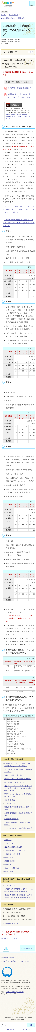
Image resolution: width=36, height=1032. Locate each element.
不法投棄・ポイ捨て (12, 854)
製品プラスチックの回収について (17, 779)
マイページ (26, 1030)
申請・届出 (8, 871)
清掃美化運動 (9, 861)
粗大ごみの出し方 (11, 819)
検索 (30, 1025)
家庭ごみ (21, 18)
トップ (3, 15)
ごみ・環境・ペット (8, 18)
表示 (31, 52)
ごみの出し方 (9, 803)
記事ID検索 (9, 1030)
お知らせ (7, 840)
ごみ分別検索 (9, 800)
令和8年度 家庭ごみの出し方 (19, 88)
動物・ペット (9, 857)
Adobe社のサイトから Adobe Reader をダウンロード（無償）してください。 (18, 116)
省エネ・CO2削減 (11, 868)
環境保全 (7, 864)
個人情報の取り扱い (8, 957)
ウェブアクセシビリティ (10, 961)
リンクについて (26, 961)
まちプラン (8, 843)
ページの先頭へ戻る (27, 948)
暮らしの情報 (13, 15)
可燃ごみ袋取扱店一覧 (13, 775)
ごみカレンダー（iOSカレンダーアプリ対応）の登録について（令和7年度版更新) (18, 788)
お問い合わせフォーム (11, 923)
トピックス (13, 938)
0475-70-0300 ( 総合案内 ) (15, 992)
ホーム (3, 938)
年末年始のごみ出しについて (15, 782)
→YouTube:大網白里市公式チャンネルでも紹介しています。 (18, 223)
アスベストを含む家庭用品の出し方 (18, 828)
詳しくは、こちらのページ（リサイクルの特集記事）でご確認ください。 (18, 209)
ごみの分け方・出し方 (13, 847)
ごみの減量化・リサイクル (15, 850)
